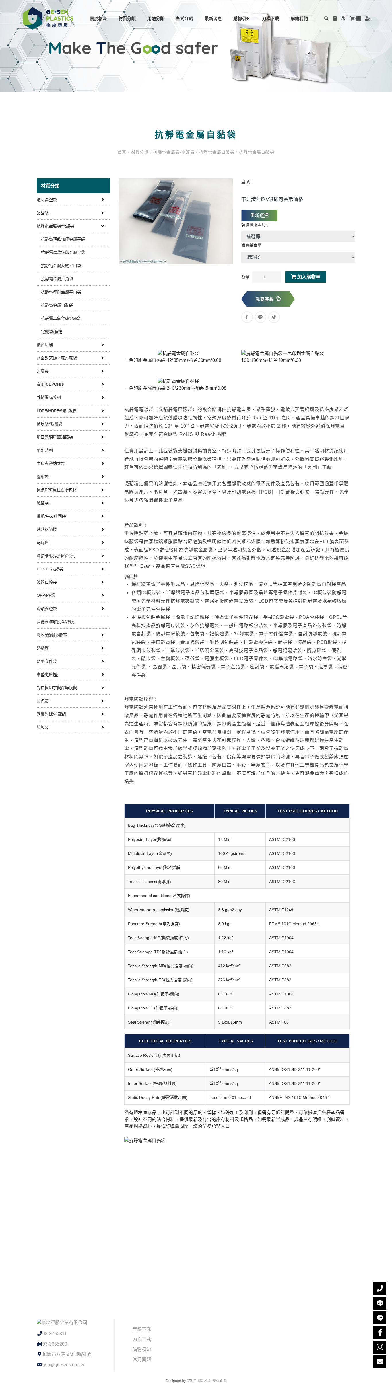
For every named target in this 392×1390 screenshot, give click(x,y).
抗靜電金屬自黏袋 (217, 152)
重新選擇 (259, 215)
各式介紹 (184, 18)
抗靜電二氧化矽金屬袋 (61, 318)
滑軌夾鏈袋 (47, 608)
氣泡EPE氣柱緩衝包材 (57, 490)
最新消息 (213, 18)
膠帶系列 (45, 450)
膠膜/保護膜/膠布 (52, 635)
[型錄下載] (335, 18)
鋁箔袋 (43, 212)
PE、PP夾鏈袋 (50, 569)
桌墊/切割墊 (47, 674)
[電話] (379, 1288)
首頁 (123, 152)
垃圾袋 (43, 727)
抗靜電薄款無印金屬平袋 (63, 239)
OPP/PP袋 (46, 595)
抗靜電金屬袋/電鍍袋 (174, 152)
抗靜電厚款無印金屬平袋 (63, 252)
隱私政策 (219, 1381)
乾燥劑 (43, 542)
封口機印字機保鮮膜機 (57, 687)
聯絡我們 (299, 18)
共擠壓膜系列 (49, 397)
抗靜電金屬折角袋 (57, 278)
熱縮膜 (43, 648)
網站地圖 (204, 1381)
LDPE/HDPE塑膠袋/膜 (56, 410)
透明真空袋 (47, 199)
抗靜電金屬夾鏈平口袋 (61, 265)
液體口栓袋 (47, 582)
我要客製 (266, 299)
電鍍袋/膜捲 (51, 331)
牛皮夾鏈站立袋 (51, 463)
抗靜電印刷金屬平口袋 (61, 292)
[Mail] (379, 1361)
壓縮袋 (43, 476)
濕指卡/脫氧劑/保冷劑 (56, 555)
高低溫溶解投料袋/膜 (55, 621)
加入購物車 (308, 276)
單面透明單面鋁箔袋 (55, 437)
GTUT (191, 1381)
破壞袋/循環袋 (49, 424)
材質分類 (127, 18)
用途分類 (155, 18)
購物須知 (242, 18)
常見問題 (142, 1359)
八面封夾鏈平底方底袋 (57, 358)
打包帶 (43, 701)
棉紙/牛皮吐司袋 (51, 516)
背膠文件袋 (47, 661)
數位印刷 (45, 344)
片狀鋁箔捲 (47, 529)
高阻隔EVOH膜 (50, 384)
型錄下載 (142, 1329)
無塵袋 (43, 371)
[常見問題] (343, 18)
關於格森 (98, 18)
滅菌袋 (43, 503)
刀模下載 (270, 18)
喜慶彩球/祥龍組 (51, 714)
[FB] (379, 1332)
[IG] (379, 1347)
